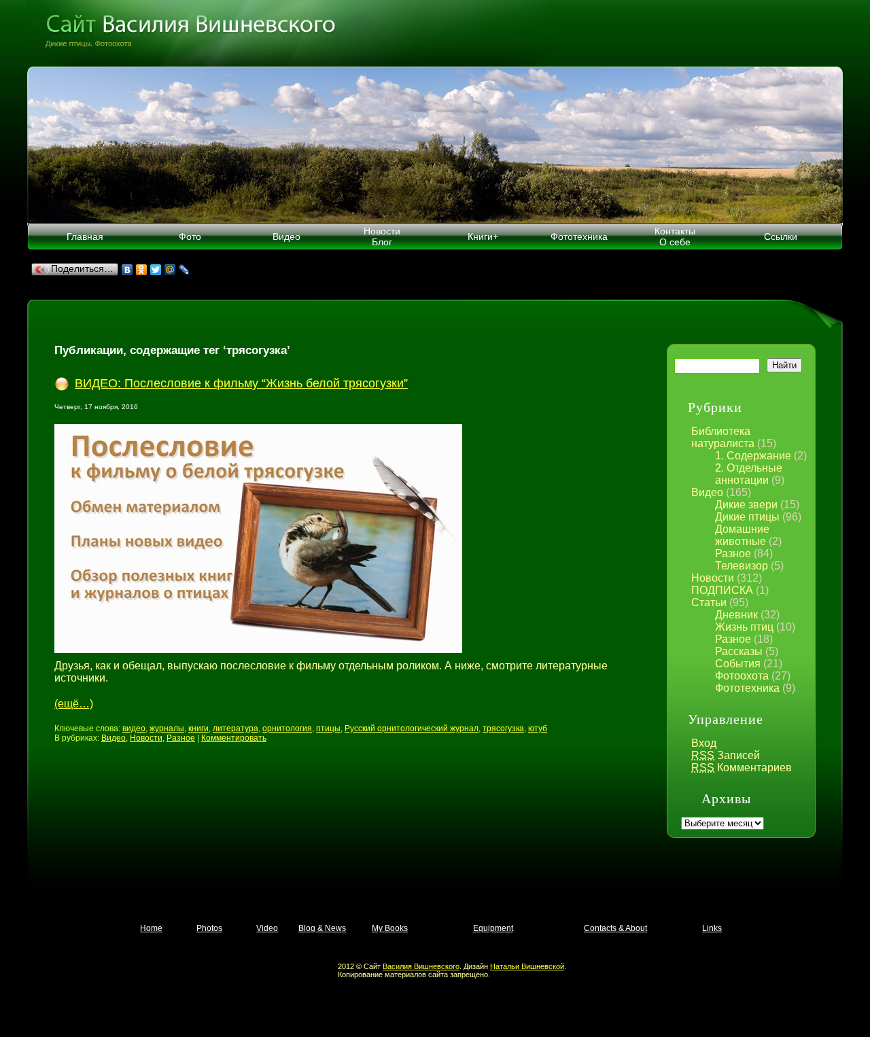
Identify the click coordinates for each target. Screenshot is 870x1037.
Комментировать (233, 738)
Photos (209, 928)
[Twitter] (156, 270)
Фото (190, 236)
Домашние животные (742, 535)
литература (235, 728)
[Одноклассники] (142, 270)
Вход (703, 743)
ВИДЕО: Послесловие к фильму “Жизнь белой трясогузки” (241, 383)
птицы (328, 728)
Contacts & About (615, 928)
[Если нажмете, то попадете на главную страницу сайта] (435, 33)
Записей (725, 755)
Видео (286, 236)
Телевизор (741, 566)
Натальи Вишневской (527, 966)
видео (133, 728)
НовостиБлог (382, 236)
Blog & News (322, 928)
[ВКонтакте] (127, 270)
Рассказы (739, 651)
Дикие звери (746, 504)
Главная (85, 236)
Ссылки (780, 236)
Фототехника (579, 236)
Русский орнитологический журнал (411, 728)
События (738, 663)
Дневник (736, 614)
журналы (167, 728)
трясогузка (503, 728)
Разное (733, 553)
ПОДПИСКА (722, 590)
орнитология (287, 728)
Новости (712, 578)
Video (267, 928)
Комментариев (741, 767)
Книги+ (483, 236)
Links (712, 928)
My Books (390, 928)
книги (198, 728)
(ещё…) (73, 703)
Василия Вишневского (421, 966)
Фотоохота (742, 676)
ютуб (537, 728)
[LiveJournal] (184, 270)
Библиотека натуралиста (722, 437)
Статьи (709, 602)
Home (151, 928)
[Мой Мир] (170, 270)
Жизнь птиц (744, 627)
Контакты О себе (675, 236)
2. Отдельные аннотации (748, 474)
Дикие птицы (747, 517)
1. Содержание (753, 455)
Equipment (493, 928)
